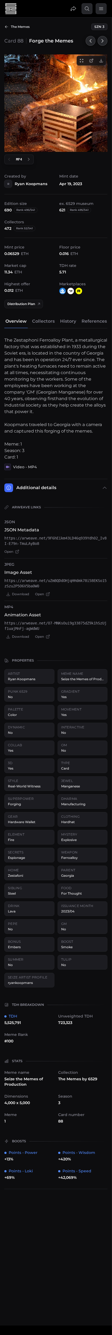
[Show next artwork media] (29, 159)
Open (8, 551)
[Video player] (55, 103)
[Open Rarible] (79, 291)
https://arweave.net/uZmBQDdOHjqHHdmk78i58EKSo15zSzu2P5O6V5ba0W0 (55, 583)
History (68, 321)
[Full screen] (81, 61)
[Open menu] (101, 8)
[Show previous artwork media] (9, 159)
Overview (16, 321)
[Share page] (73, 9)
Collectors (43, 321)
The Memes (20, 27)
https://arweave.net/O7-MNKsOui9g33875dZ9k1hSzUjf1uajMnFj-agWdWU (55, 626)
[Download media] (101, 61)
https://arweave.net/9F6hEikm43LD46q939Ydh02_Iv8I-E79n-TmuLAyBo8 (55, 541)
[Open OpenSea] (62, 291)
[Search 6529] (87, 8)
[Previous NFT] (90, 41)
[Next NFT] (102, 41)
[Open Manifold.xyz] (70, 291)
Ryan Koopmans (31, 184)
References (94, 321)
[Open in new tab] (91, 61)
